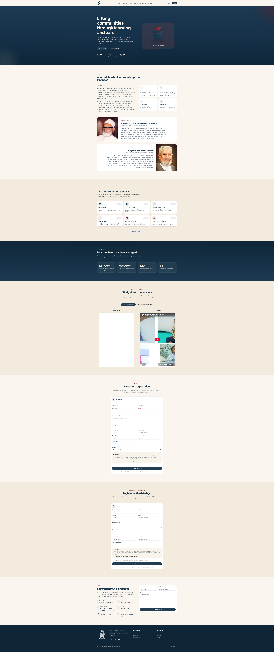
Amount (114, 447)
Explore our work (114, 48)
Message (142, 597)
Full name (142, 586)
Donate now (101, 48)
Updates (136, 3)
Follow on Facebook (129, 304)
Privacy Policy (136, 464)
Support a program (137, 231)
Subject (141, 592)
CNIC (139, 408)
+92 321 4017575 (125, 602)
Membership (143, 3)
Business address (116, 423)
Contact (150, 3)
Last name (140, 403)
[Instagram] (115, 639)
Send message (158, 609)
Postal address (115, 415)
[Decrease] (113, 449)
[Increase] (160, 449)
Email (159, 586)
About (118, 3)
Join (169, 3)
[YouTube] (119, 639)
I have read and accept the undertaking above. (126, 461)
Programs (124, 3)
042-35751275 (125, 608)
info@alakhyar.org (106, 614)
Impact (130, 3)
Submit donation (137, 468)
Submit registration (137, 563)
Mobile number (115, 430)
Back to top (173, 646)
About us (135, 633)
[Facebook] (111, 639)
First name (114, 403)
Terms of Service (144, 464)
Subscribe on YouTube (145, 304)
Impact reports (136, 637)
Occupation (114, 408)
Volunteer (159, 635)
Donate (174, 3)
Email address (141, 430)
